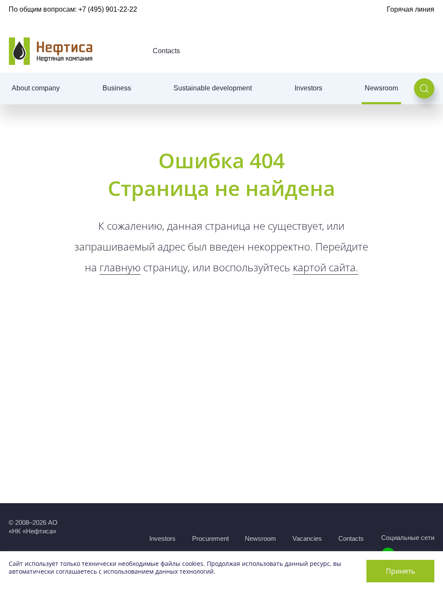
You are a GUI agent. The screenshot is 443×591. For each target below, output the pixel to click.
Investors (308, 88)
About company (36, 88)
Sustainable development (212, 88)
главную (120, 267)
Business (117, 88)
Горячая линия (410, 9)
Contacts (166, 51)
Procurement (210, 538)
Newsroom (381, 88)
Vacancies (307, 538)
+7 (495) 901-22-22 (107, 9)
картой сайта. (325, 267)
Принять (400, 571)
